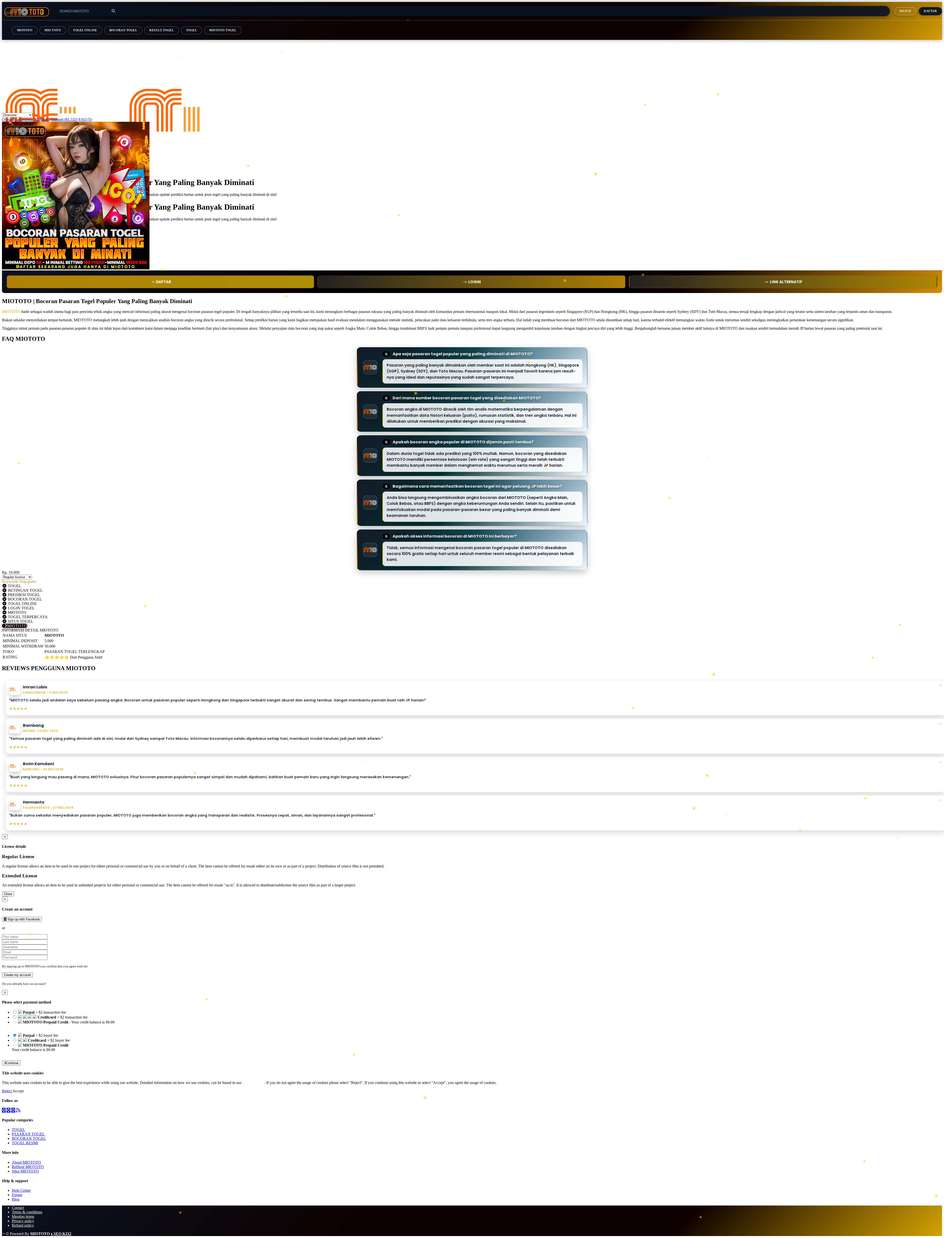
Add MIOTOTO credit (30, 1054)
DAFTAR (163, 281)
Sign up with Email (21, 928)
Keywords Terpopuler (19, 581)
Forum (17, 1195)
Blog (15, 1199)
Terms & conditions (27, 1212)
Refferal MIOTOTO (28, 1167)
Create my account (17, 975)
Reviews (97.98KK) (34, 119)
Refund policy (23, 1225)
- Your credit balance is (63, 1024)
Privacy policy (23, 1221)
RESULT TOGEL (161, 30)
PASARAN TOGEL (28, 1134)
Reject (7, 1091)
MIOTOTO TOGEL (222, 30)
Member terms (23, 1216)
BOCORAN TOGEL (123, 30)
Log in (51, 984)
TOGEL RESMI (25, 1143)
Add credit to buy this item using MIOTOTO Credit (52, 1026)
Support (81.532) (64, 119)
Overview (9, 119)
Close (8, 894)
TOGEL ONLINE (85, 30)
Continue (12, 1063)
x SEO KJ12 (61, 1234)
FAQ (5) (85, 119)
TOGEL (191, 30)
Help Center (21, 1190)
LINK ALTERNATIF (786, 281)
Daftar (930, 11)
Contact (18, 1208)
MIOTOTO (24, 30)
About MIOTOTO (26, 1162)
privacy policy (253, 1083)
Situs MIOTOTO (25, 1171)
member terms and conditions (108, 966)
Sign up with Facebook (23, 919)
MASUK (905, 11)
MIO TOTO (52, 30)
